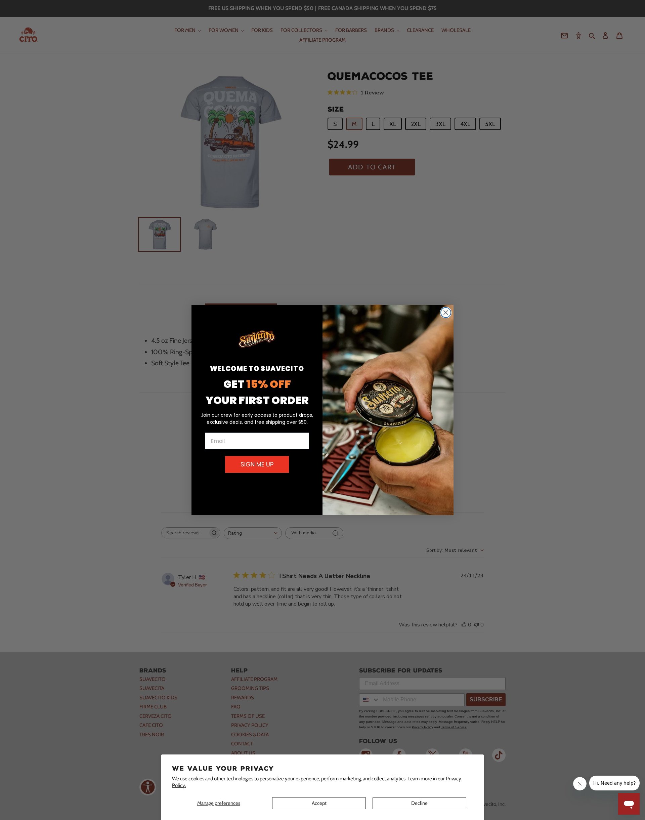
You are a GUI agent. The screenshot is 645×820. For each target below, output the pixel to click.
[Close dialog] (446, 313)
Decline (419, 803)
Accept (319, 803)
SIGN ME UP (257, 464)
